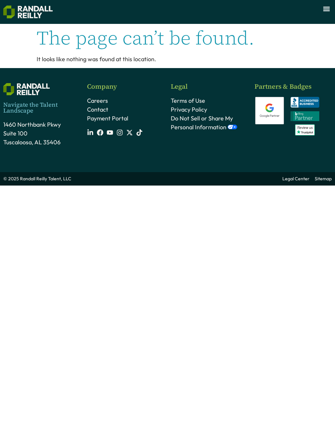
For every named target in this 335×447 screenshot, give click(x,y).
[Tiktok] (139, 132)
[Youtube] (110, 132)
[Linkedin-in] (90, 132)
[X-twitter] (129, 132)
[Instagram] (119, 132)
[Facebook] (100, 132)
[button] (326, 8)
